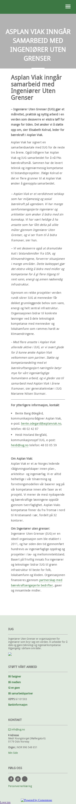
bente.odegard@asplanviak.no (41, 423)
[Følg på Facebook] (11, 779)
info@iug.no (18, 729)
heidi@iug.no (19, 445)
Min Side (13, 752)
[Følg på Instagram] (18, 779)
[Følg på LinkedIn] (24, 779)
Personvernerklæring (20, 786)
